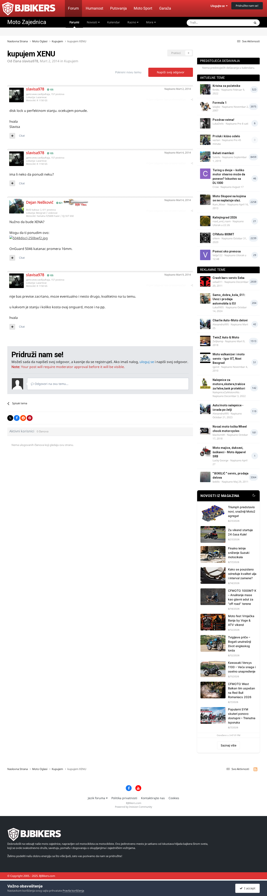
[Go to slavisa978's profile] (16, 95)
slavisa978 (30, 61)
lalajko (216, 107)
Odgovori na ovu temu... (51, 384)
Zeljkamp (218, 341)
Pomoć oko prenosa (227, 251)
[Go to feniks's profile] (205, 89)
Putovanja (118, 8)
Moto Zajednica (26, 22)
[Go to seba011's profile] (205, 281)
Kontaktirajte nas (153, 798)
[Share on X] (10, 418)
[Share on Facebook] (17, 418)
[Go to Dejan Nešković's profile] (16, 206)
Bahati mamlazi (223, 153)
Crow (216, 187)
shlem (216, 238)
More (149, 22)
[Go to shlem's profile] (205, 238)
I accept (249, 888)
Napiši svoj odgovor (170, 72)
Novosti (92, 22)
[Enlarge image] (28, 238)
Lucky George (220, 460)
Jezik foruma (97, 798)
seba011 (218, 282)
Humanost (94, 8)
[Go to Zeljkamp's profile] (205, 341)
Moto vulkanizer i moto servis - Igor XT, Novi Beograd (229, 358)
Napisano (177, 89)
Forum (73, 8)
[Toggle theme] (253, 496)
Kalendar (113, 22)
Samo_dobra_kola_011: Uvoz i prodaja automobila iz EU (229, 299)
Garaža (165, 8)
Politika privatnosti (124, 798)
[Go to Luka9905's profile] (205, 298)
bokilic (216, 481)
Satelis (216, 157)
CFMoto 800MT (223, 234)
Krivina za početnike (226, 85)
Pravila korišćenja (73, 890)
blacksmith (219, 435)
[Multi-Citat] (12, 136)
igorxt (216, 367)
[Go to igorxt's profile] (205, 358)
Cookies (174, 798)
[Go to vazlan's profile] (205, 140)
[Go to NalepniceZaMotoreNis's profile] (205, 383)
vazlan (216, 140)
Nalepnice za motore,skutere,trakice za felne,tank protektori (229, 384)
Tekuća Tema (237, 22)
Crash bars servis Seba (228, 278)
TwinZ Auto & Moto (226, 337)
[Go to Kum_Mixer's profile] (205, 200)
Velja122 (218, 255)
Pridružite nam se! (247, 5)
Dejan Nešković (39, 202)
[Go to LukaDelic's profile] (205, 123)
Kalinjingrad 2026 (225, 217)
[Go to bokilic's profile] (205, 477)
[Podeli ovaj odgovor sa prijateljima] (192, 99)
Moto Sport (143, 8)
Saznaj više (228, 745)
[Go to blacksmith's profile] (205, 430)
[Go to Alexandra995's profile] (205, 324)
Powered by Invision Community (133, 807)
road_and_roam (222, 221)
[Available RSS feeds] (255, 769)
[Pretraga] (255, 22)
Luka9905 (218, 307)
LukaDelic (218, 123)
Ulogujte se (218, 6)
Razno (132, 22)
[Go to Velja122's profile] (205, 255)
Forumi (74, 22)
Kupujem (71, 61)
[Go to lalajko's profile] (205, 106)
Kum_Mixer (219, 204)
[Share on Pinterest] (30, 418)
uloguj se (147, 361)
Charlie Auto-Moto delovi (230, 320)
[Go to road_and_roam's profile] (205, 221)
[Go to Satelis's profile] (205, 156)
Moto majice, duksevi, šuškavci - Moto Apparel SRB (229, 452)
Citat (22, 135)
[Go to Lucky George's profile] (205, 451)
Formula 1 (220, 102)
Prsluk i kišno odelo (226, 136)
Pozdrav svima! (223, 119)
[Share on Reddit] (23, 418)
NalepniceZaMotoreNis (226, 392)
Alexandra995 (221, 324)
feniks (216, 89)
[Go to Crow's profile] (205, 173)
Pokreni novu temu (128, 72)
